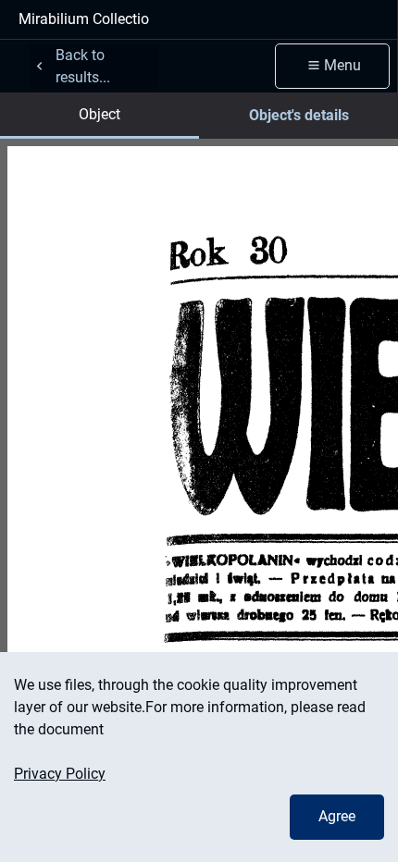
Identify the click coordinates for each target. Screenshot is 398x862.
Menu (342, 65)
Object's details (299, 115)
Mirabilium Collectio (84, 19)
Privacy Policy (60, 773)
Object (99, 114)
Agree (336, 816)
